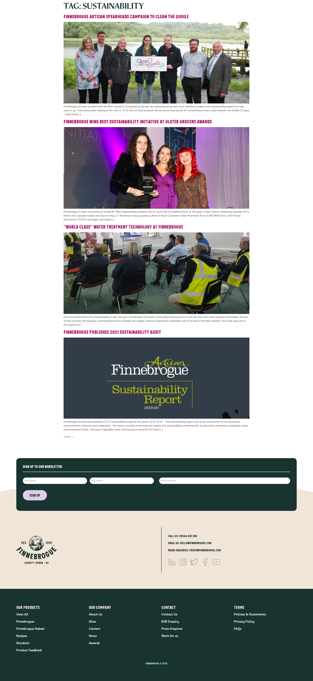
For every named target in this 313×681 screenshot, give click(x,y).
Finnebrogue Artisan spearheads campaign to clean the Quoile (126, 16)
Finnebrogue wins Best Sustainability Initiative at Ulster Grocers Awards (138, 121)
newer (69, 436)
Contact (168, 607)
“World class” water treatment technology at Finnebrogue (123, 227)
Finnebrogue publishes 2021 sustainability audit (112, 332)
